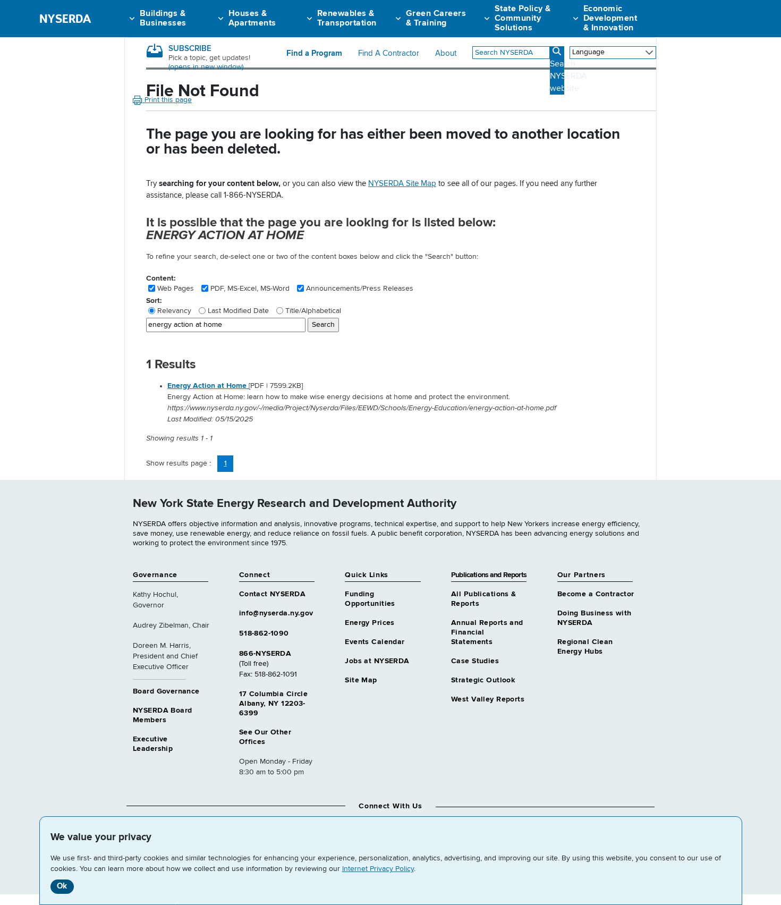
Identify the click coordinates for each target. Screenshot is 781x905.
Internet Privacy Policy (378, 869)
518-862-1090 (264, 633)
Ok (62, 886)
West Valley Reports (487, 699)
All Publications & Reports (483, 598)
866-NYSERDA (265, 653)
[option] (411, 402)
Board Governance (166, 691)
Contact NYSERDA (272, 594)
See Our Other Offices (265, 737)
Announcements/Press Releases (359, 288)
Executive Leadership (153, 743)
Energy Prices (369, 623)
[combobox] (511, 52)
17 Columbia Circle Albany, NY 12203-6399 (273, 703)
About (445, 53)
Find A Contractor (388, 53)
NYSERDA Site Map (402, 184)
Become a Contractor (595, 594)
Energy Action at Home (208, 386)
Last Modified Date (238, 311)
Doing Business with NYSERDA (594, 618)
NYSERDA (65, 19)
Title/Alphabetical (313, 311)
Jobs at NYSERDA (377, 661)
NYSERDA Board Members (162, 715)
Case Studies (475, 661)
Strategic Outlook (483, 680)
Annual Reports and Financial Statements (487, 632)
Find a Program (314, 53)
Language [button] (588, 52)
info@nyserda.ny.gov (276, 613)
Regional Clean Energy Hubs (585, 646)
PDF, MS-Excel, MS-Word (250, 288)
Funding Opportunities (370, 598)
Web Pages (175, 288)
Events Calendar (374, 642)
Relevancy (174, 311)
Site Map (361, 680)
